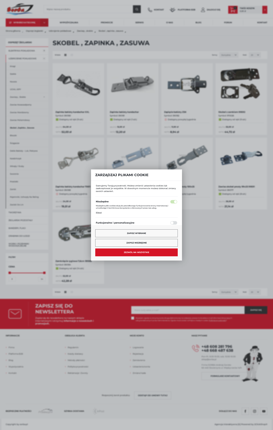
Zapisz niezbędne (136, 242)
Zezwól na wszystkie (136, 252)
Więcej (99, 212)
